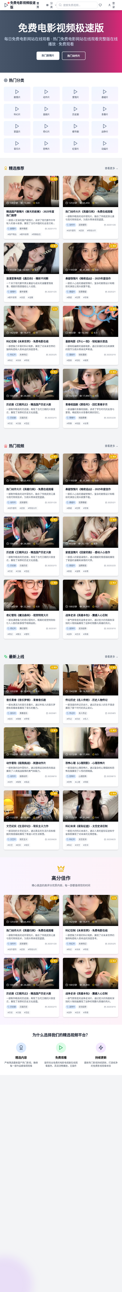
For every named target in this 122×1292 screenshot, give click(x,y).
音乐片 (13, 713)
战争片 (72, 628)
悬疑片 (72, 291)
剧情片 (13, 228)
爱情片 (13, 291)
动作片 (72, 224)
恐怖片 (72, 776)
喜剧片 (72, 354)
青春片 (72, 417)
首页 (38, 5)
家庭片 (72, 565)
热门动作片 (73, 56)
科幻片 (13, 354)
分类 (51, 5)
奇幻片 (13, 628)
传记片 (72, 713)
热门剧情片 (48, 55)
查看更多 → (111, 168)
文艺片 (13, 839)
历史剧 (13, 417)
